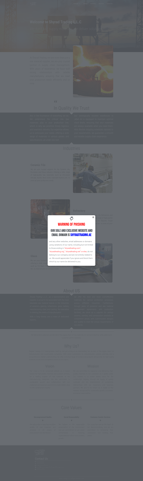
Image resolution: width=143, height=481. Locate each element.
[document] (71, 240)
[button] (93, 217)
